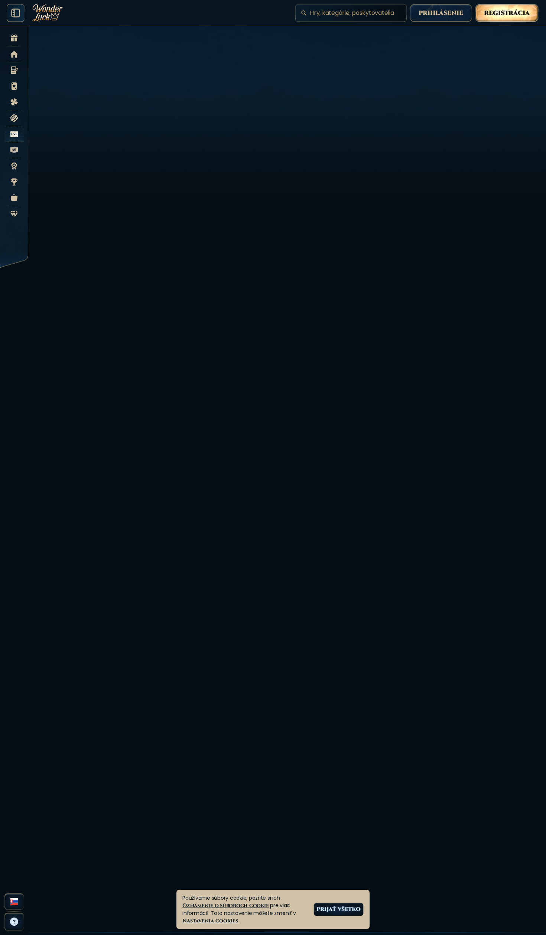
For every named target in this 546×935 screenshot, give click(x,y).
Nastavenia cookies (210, 920)
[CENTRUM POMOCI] (14, 922)
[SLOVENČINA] (14, 901)
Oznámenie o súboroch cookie (225, 905)
